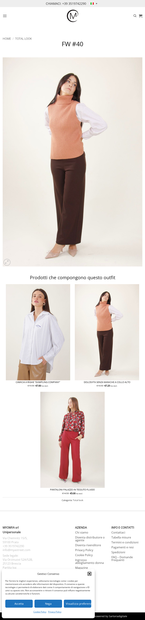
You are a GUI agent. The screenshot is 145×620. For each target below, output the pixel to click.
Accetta (19, 603)
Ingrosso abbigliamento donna (89, 561)
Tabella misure (121, 537)
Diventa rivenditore (88, 545)
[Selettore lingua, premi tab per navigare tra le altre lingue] (94, 3)
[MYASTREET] (72, 15)
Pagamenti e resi (122, 547)
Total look (23, 39)
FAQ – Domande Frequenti (122, 558)
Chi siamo (81, 532)
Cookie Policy (39, 611)
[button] (89, 574)
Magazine (81, 568)
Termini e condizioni (124, 542)
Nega (48, 603)
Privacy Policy (54, 611)
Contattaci (118, 532)
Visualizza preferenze (78, 603)
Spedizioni (118, 552)
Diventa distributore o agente (90, 538)
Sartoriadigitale (118, 616)
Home (7, 39)
